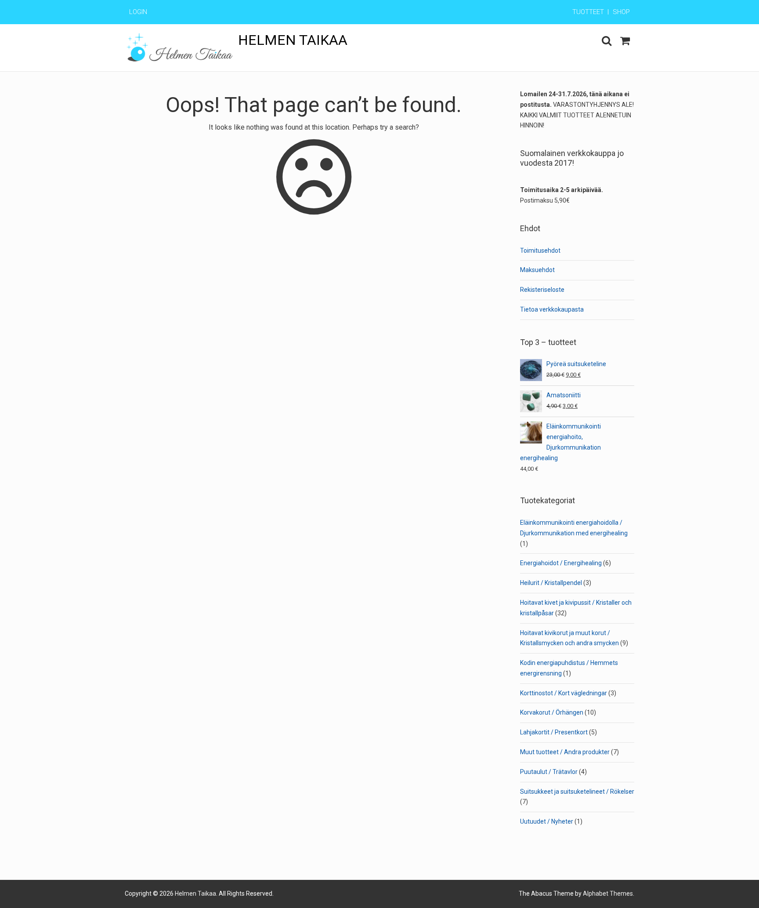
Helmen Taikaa (292, 40)
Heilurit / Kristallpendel (551, 582)
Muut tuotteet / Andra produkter (565, 751)
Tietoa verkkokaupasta (552, 309)
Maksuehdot (537, 269)
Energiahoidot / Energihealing (561, 563)
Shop (621, 12)
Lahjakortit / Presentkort (554, 732)
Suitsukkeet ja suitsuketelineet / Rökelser (577, 791)
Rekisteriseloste (542, 289)
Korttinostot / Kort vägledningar (563, 693)
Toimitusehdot (540, 250)
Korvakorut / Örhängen (551, 712)
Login (138, 12)
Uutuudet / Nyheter (546, 821)
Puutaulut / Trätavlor (549, 771)
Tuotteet (588, 12)
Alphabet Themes (608, 893)
